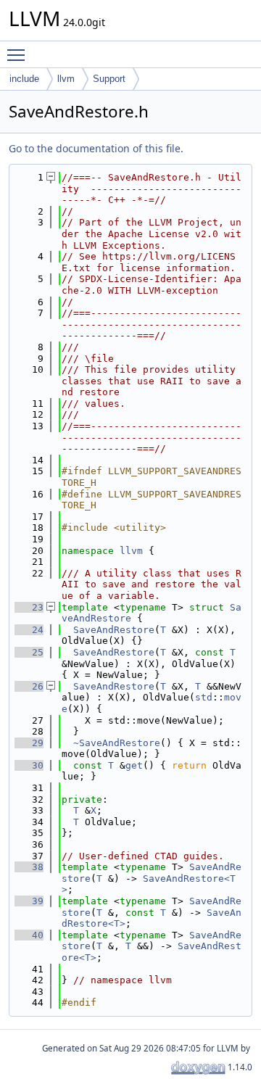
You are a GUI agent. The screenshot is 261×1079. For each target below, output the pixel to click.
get (134, 765)
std (203, 697)
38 (29, 866)
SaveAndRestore (113, 629)
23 (29, 607)
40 (29, 935)
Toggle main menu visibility (19, 54)
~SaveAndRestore (116, 742)
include (24, 78)
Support (109, 78)
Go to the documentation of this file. (96, 148)
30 (29, 765)
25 (29, 652)
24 (29, 629)
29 (29, 742)
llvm (66, 78)
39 (29, 901)
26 (29, 686)
